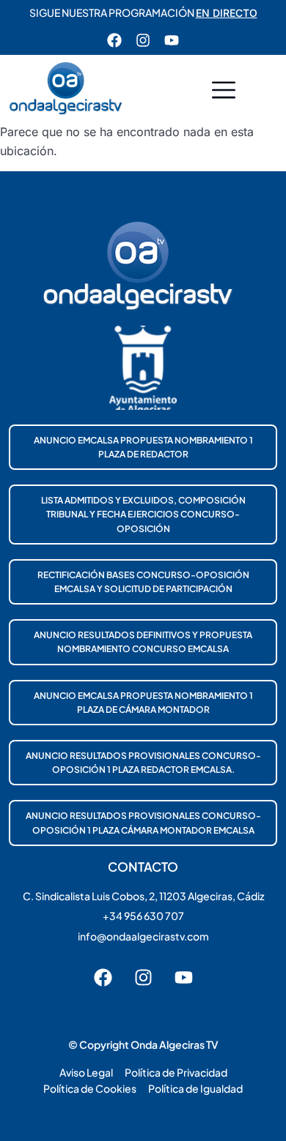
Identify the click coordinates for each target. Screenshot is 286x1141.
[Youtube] (171, 40)
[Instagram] (143, 40)
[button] (223, 91)
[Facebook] (114, 40)
